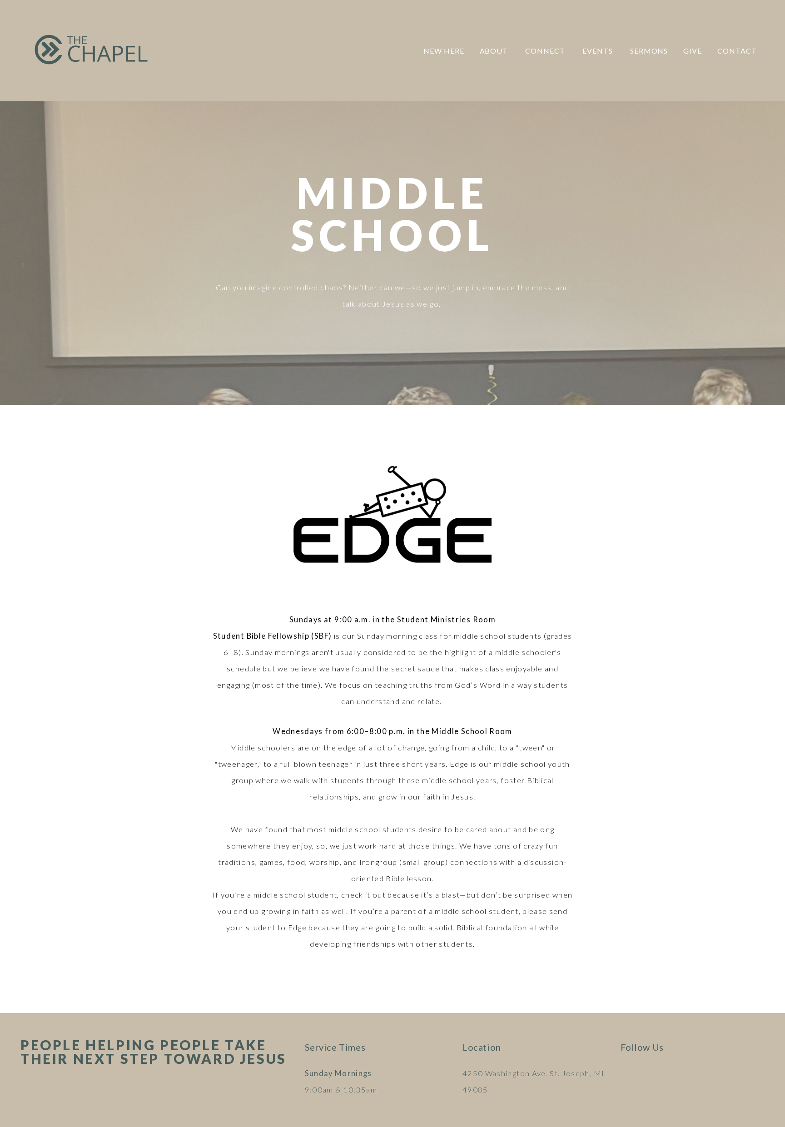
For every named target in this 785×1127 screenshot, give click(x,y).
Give (692, 50)
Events (598, 50)
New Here (443, 50)
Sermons (649, 50)
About (495, 50)
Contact (737, 50)
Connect (546, 50)
